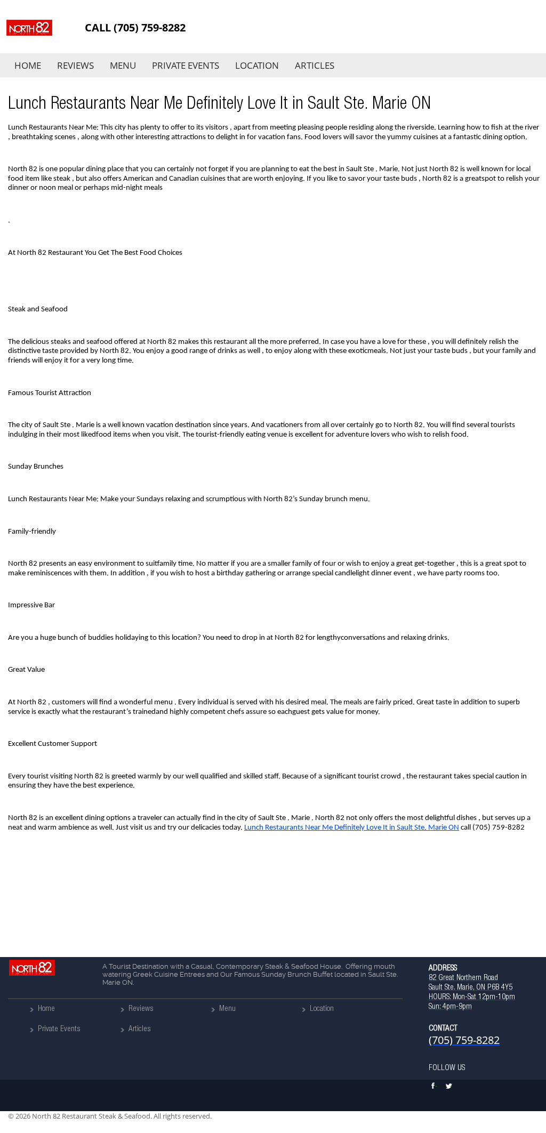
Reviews (75, 65)
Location (257, 65)
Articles (314, 65)
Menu (123, 65)
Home (27, 65)
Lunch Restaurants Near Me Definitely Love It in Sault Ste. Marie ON (351, 828)
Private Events (185, 65)
